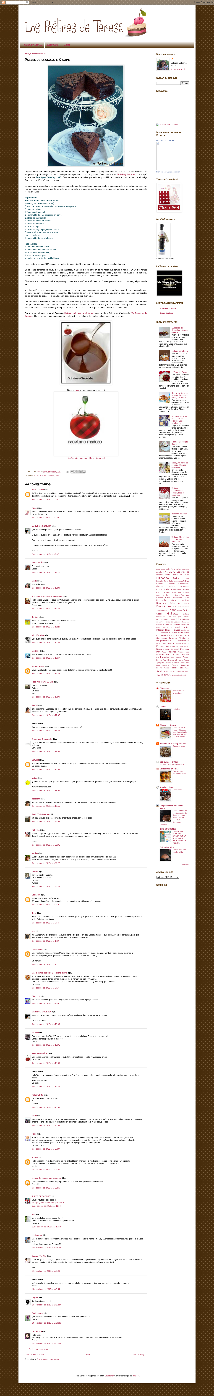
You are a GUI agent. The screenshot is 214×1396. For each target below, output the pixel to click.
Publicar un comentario (38, 1349)
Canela (159, 586)
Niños (182, 649)
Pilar (77, 390)
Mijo (177, 646)
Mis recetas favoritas (169, 769)
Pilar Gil (35, 1033)
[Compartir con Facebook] (81, 471)
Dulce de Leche (179, 603)
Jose (34, 913)
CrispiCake (37, 1331)
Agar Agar (160, 569)
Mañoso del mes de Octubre (78, 313)
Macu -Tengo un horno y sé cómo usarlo (49, 973)
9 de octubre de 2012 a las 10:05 (46, 1024)
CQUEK (35, 1298)
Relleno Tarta (177, 668)
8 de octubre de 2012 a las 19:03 (46, 751)
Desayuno (161, 603)
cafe (183, 581)
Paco (34, 1134)
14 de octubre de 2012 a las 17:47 (46, 1305)
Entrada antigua (139, 1355)
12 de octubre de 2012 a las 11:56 (46, 1248)
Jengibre (163, 633)
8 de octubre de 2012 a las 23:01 (46, 905)
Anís (166, 572)
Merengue (160, 646)
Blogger (136, 1376)
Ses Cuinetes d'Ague (169, 762)
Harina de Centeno (171, 624)
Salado (159, 671)
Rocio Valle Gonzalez (41, 814)
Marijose (35, 651)
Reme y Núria (38, 562)
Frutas (172, 610)
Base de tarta (181, 574)
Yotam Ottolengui (179, 675)
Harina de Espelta (171, 627)
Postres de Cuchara (167, 654)
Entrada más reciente (35, 1355)
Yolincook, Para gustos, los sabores (48, 596)
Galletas (172, 613)
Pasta (164, 652)
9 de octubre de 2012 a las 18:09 (46, 1107)
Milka (181, 646)
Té (165, 675)
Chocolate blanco (180, 589)
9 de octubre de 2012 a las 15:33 (46, 1063)
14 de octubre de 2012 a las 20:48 (46, 1323)
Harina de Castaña (172, 622)
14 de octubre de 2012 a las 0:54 (46, 1289)
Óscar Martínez (166, 313)
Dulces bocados (167, 847)
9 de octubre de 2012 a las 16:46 (46, 1086)
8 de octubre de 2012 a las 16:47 (46, 658)
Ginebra (159, 619)
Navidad (174, 649)
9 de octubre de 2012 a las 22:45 (46, 1188)
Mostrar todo (185, 864)
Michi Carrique (38, 635)
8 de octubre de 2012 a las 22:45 (46, 886)
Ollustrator (109, 1376)
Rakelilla (35, 830)
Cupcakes (169, 595)
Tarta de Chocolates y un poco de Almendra (180, 539)
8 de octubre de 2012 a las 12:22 (46, 572)
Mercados (185, 644)
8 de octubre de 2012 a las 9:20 (45, 518)
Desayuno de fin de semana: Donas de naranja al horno (180, 395)
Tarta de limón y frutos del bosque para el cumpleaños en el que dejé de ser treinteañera (180, 732)
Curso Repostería (173, 598)
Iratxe (34, 778)
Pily (33, 1214)
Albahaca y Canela (168, 725)
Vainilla (169, 675)
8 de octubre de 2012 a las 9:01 (45, 499)
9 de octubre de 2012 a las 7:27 (45, 964)
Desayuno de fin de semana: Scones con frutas (180, 465)
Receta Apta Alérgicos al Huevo (169, 660)
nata (167, 649)
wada (34, 508)
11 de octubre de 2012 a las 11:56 (46, 1206)
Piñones (180, 652)
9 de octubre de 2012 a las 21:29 (46, 1170)
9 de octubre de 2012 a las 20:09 (46, 1125)
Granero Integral (169, 619)
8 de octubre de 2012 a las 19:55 (46, 806)
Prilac (173, 657)
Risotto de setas (179, 746)
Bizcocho (162, 578)
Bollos (176, 578)
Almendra (176, 569)
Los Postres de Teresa (165, 140)
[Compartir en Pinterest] (84, 471)
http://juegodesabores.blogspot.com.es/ (48, 1202)
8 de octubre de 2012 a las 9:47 (45, 554)
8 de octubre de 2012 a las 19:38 (46, 790)
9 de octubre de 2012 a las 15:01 (46, 1045)
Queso (186, 657)
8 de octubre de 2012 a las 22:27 (46, 863)
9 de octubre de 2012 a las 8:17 (45, 988)
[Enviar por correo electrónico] (72, 471)
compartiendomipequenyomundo (46, 1178)
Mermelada (170, 646)
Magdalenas (162, 640)
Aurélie (35, 871)
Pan (158, 651)
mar (33, 931)
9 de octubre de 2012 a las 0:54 (45, 923)
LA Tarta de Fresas (179, 372)
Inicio (88, 1355)
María (34, 581)
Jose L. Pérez (38, 490)
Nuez (187, 649)
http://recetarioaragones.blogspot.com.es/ (86, 458)
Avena (167, 575)
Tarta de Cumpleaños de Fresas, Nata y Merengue (178, 491)
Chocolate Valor (163, 592)
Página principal (32, 44)
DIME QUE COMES (168, 829)
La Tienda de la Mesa (178, 632)
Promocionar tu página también (168, 172)
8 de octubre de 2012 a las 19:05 (46, 770)
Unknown (36, 895)
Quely (178, 657)
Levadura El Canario (179, 638)
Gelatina (186, 616)
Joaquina (36, 799)
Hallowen (180, 619)
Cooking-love (38, 1313)
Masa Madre (161, 644)
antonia (35, 1157)
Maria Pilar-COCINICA (41, 526)
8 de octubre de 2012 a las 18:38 (46, 731)
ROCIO (35, 705)
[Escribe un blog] (75, 471)
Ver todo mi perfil (178, 69)
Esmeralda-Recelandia (42, 739)
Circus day (164, 688)
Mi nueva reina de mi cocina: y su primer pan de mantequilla (179, 419)
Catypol (35, 760)
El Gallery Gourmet (126, 174)
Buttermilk (38, 475)
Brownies (159, 581)
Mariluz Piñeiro (38, 666)
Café (44, 475)
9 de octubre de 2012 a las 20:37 (46, 1149)
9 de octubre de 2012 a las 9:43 (45, 1003)
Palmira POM (37, 1095)
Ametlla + (160, 572)
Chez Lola (36, 996)
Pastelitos (172, 652)
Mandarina (173, 641)
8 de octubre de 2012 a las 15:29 (46, 627)
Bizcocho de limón (179, 514)
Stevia (187, 671)
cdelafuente (37, 1235)
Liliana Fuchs (38, 949)
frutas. (179, 610)
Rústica (163, 707)
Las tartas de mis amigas (169, 635)
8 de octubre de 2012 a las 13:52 (46, 609)
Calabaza (171, 583)
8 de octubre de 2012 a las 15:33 (46, 642)
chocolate (50, 475)
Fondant (180, 607)
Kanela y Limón (166, 787)
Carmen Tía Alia (39, 1256)
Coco (179, 592)
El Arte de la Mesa (168, 308)
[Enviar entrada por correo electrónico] (67, 472)
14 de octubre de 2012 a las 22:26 (46, 1344)
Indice (67, 44)
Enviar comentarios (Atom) (48, 1359)
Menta (178, 644)
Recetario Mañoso (40, 1053)
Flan (174, 607)
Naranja (160, 649)
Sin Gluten (180, 671)
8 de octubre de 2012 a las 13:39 (46, 588)
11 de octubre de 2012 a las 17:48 (46, 1227)
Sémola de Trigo (170, 671)
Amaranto (185, 569)
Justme (35, 617)
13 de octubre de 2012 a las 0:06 (46, 1271)
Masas (171, 643)
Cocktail (173, 592)
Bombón (186, 578)
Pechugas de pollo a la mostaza (172, 764)
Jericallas (176, 709)
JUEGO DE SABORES (41, 1196)
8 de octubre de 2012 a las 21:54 (46, 821)
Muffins (186, 646)
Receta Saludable (180, 665)
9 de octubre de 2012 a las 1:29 (45, 941)
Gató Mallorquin (174, 616)
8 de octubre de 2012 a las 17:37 (46, 715)
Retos (187, 668)
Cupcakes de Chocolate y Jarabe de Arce (180, 330)
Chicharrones (184, 586)
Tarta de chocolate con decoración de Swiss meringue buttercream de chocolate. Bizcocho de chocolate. (173, 817)
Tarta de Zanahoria (180, 351)
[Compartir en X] (78, 471)
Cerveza (171, 586)
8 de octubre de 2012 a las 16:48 (46, 674)
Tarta (57, 475)
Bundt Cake (168, 581)
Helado (168, 630)
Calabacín (160, 583)
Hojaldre (176, 630)
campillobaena (183, 583)
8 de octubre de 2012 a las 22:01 (46, 845)
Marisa (35, 853)
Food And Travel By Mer (42, 682)
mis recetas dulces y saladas (173, 744)
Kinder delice (177, 790)
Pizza (187, 652)
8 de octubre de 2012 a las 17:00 (46, 697)
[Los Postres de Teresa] (165, 169)
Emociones (164, 606)
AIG (168, 569)
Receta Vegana (162, 668)
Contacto (52, 44)
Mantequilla (183, 640)
